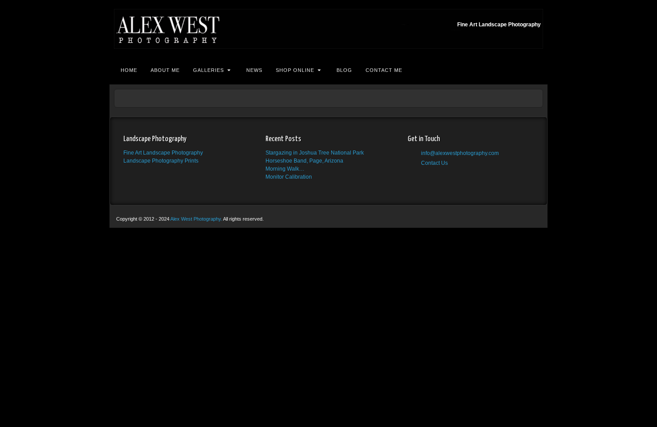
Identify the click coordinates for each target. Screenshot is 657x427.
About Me (165, 70)
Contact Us (434, 163)
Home (129, 70)
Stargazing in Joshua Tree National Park (314, 153)
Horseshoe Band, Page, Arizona (304, 161)
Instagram (424, 173)
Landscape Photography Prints (160, 161)
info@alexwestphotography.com (460, 153)
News (254, 70)
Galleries (208, 70)
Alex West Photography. (196, 219)
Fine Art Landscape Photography (163, 153)
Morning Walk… (284, 169)
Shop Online (295, 70)
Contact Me (384, 70)
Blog (344, 70)
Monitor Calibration (288, 177)
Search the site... (535, 70)
